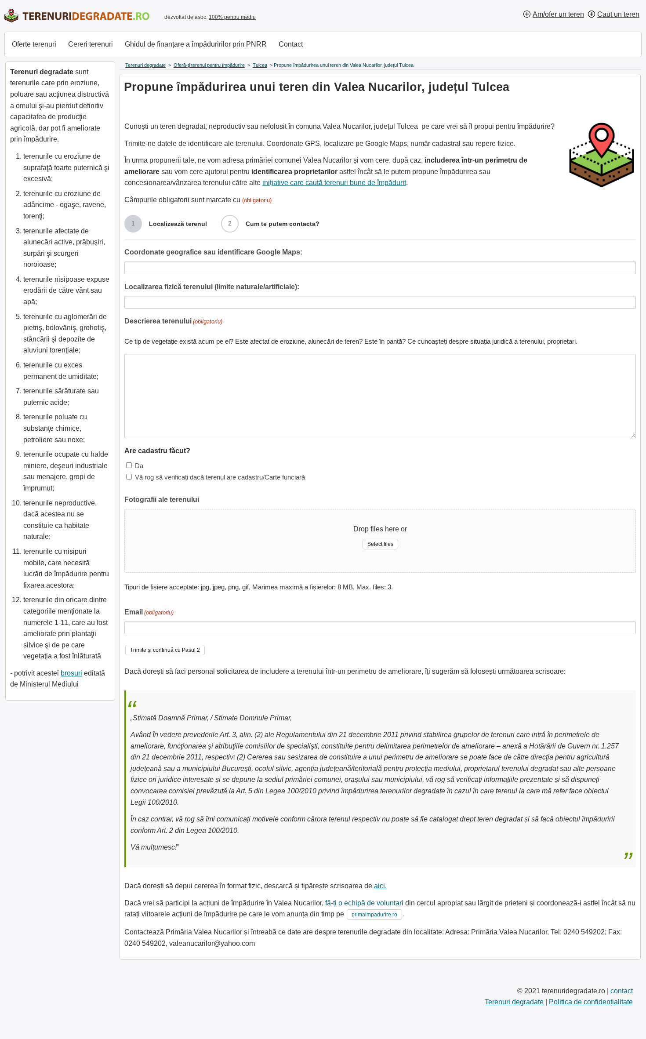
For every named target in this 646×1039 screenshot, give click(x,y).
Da (139, 465)
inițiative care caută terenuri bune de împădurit (334, 182)
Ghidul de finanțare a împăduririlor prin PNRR (196, 44)
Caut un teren (618, 14)
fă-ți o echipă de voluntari (364, 903)
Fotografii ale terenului (161, 499)
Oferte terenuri (34, 44)
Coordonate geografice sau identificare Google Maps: (213, 252)
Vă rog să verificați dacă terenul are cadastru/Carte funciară (220, 477)
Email (149, 612)
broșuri (71, 673)
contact (621, 991)
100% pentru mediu (232, 17)
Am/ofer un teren (558, 14)
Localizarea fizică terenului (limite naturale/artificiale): (211, 287)
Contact (291, 44)
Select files (380, 544)
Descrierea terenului (173, 321)
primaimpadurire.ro (374, 915)
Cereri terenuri (90, 44)
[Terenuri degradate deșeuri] (76, 15)
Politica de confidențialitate (591, 1002)
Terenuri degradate (514, 1002)
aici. (380, 886)
